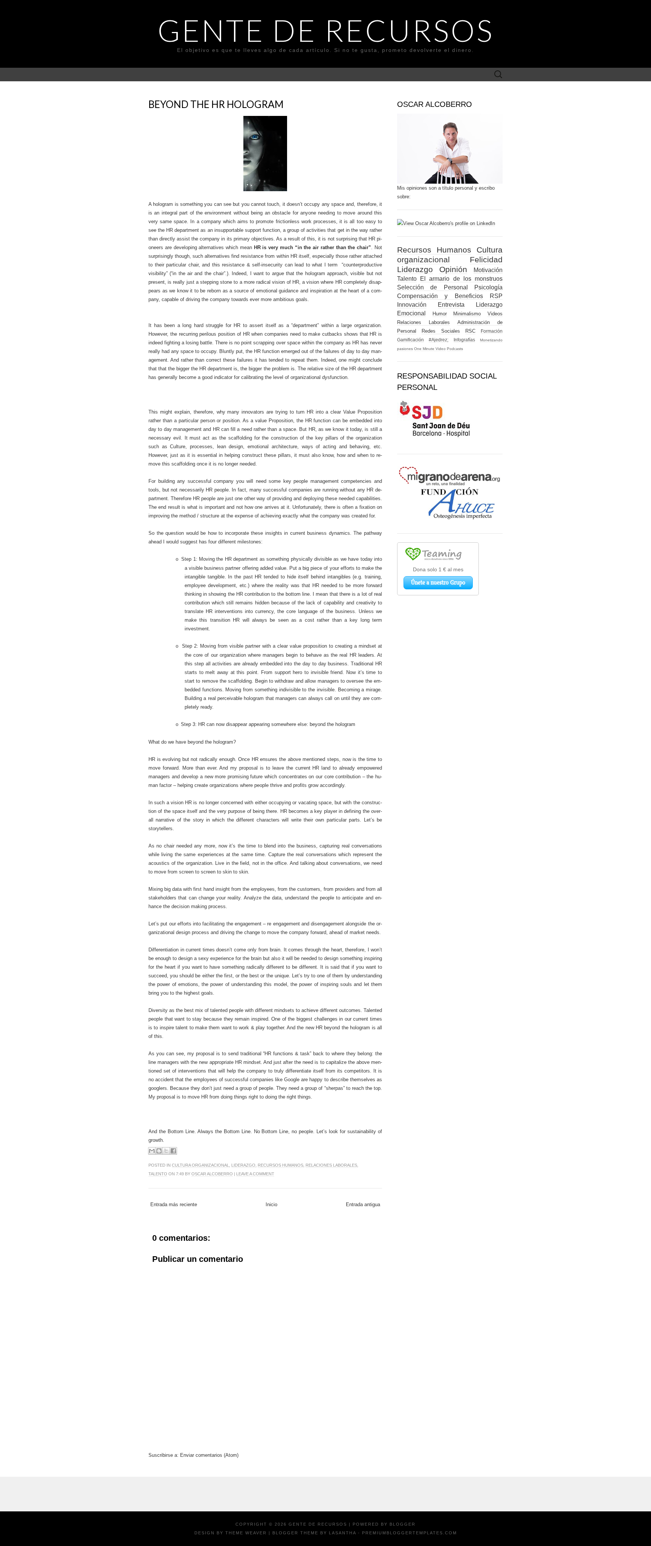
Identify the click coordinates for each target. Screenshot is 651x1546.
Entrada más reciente (173, 1204)
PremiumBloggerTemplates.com (409, 1533)
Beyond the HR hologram (216, 104)
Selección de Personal (432, 287)
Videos (495, 314)
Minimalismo (467, 314)
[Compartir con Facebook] (173, 1151)
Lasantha (342, 1533)
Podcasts (455, 349)
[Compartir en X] (166, 1151)
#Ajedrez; (438, 339)
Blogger (403, 1524)
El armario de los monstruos (461, 278)
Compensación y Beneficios (440, 296)
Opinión (453, 269)
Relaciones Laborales (331, 1165)
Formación (492, 331)
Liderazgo (243, 1165)
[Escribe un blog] (159, 1151)
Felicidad (486, 259)
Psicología (488, 287)
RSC (470, 331)
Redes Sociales (441, 331)
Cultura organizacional (200, 1165)
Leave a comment (255, 1174)
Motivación (488, 270)
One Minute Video (430, 349)
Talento (157, 1174)
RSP (496, 296)
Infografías (464, 339)
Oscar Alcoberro (212, 1174)
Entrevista (451, 304)
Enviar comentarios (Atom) (209, 1455)
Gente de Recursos (325, 30)
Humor (439, 314)
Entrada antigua (363, 1204)
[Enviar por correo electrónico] (152, 1151)
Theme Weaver (246, 1533)
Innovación (411, 304)
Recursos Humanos (280, 1165)
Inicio (271, 1204)
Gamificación (410, 339)
